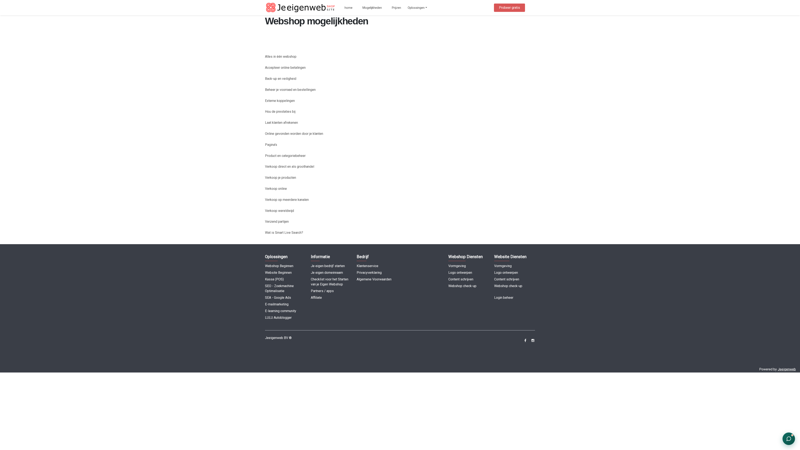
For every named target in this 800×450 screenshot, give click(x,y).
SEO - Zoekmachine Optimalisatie (279, 288)
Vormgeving (457, 266)
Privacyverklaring (369, 273)
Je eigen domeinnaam (327, 273)
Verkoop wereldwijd (279, 211)
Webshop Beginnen (279, 266)
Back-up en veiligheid (280, 79)
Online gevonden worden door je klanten (294, 134)
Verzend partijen (277, 222)
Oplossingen (416, 8)
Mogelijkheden (372, 8)
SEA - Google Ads (278, 298)
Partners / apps (322, 291)
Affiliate (316, 298)
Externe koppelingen (280, 101)
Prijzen (396, 8)
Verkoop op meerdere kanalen (287, 200)
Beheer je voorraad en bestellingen (290, 90)
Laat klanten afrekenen (281, 123)
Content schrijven (460, 279)
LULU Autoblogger (278, 318)
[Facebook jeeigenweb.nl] (525, 340)
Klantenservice (367, 266)
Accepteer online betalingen (285, 68)
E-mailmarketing (277, 304)
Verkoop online (276, 189)
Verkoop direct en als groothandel (289, 167)
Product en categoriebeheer (285, 156)
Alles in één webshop (280, 57)
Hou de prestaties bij (280, 112)
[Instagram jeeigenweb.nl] (533, 340)
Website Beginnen (278, 273)
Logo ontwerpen (460, 273)
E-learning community (280, 311)
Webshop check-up (462, 286)
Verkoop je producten (280, 178)
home (348, 8)
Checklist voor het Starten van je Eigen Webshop (329, 281)
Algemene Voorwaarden (374, 279)
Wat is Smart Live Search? (284, 233)
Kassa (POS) (274, 279)
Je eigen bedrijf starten (328, 266)
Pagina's (271, 145)
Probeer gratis (509, 8)
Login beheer (503, 298)
